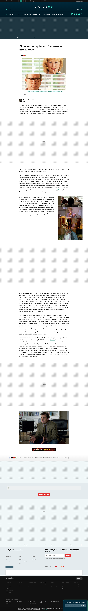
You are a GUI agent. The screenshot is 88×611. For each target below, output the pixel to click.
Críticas (25, 457)
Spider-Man (75, 37)
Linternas (69, 37)
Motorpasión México (55, 601)
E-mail (26, 55)
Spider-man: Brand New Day (24, 562)
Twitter (81, 14)
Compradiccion (65, 588)
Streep (60, 190)
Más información (44, 609)
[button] (28, 100)
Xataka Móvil (8, 586)
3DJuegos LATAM (20, 601)
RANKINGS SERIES (46, 14)
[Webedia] (10, 578)
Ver (44, 494)
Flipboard (77, 14)
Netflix (80, 37)
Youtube (79, 14)
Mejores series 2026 (17, 544)
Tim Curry (41, 37)
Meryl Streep (39, 457)
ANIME (29, 14)
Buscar (79, 573)
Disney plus (34, 554)
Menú (9, 9)
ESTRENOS (17, 14)
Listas (33, 556)
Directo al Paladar (43, 584)
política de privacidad (61, 558)
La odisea (21, 559)
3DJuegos (19, 584)
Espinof (44, 7)
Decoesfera (64, 586)
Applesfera (8, 588)
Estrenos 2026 (36, 544)
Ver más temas (9, 566)
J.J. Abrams (53, 37)
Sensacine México (31, 601)
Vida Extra (19, 586)
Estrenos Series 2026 (44, 544)
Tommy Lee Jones (48, 457)
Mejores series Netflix (54, 544)
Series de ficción (9, 554)
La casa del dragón (10, 561)
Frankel (52, 340)
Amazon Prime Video (23, 554)
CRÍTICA (11, 14)
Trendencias (64, 584)
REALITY (24, 14)
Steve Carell (31, 457)
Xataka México (8, 601)
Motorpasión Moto (54, 586)
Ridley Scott (17, 37)
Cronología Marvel (71, 544)
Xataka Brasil (8, 603)
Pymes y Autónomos (77, 586)
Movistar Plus (8, 556)
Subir (78, 578)
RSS (61, 566)
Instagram (72, 14)
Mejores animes (63, 544)
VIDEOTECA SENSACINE (57, 14)
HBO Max (34, 559)
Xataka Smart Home (9, 590)
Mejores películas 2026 (27, 544)
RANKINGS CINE (36, 14)
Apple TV (7, 559)
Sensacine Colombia (32, 603)
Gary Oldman (47, 37)
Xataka (7, 584)
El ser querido (34, 37)
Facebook (74, 14)
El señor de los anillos (26, 37)
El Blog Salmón (76, 584)
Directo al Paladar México (43, 602)
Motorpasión (53, 584)
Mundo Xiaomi (8, 592)
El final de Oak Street (61, 37)
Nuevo (78, 9)
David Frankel (57, 457)
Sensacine (30, 584)
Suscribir (68, 555)
